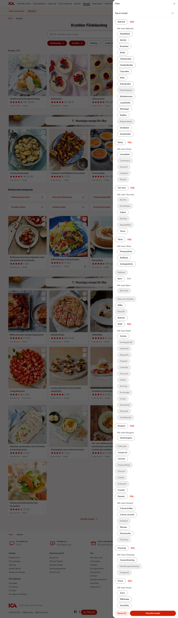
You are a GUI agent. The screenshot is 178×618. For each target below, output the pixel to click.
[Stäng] (174, 3)
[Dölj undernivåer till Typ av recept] (173, 13)
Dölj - (132, 21)
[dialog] (145, 309)
